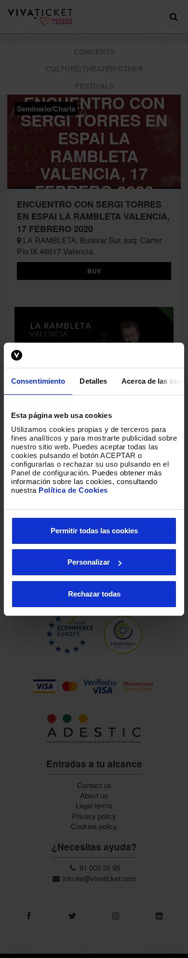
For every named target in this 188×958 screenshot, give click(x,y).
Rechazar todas (94, 594)
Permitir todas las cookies (94, 531)
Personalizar (88, 562)
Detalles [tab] (93, 381)
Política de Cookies (73, 490)
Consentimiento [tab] (38, 381)
